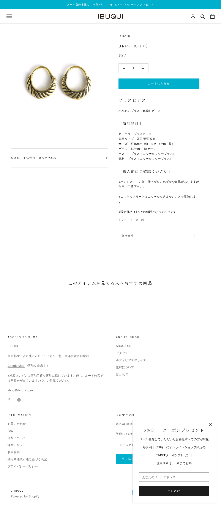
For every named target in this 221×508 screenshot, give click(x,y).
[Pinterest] (142, 220)
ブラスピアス (143, 134)
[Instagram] (19, 399)
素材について (125, 367)
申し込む (174, 490)
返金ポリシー (17, 445)
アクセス (122, 353)
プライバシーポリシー (23, 466)
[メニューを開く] (9, 16)
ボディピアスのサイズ (131, 360)
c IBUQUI (18, 490)
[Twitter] (137, 220)
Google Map (16, 365)
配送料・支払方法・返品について (34, 158)
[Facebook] (131, 220)
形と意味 (122, 374)
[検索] (202, 16)
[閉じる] (210, 424)
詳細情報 (127, 235)
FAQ (10, 431)
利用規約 (14, 452)
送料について (17, 438)
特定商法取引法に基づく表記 (27, 459)
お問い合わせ (17, 423)
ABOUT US (123, 346)
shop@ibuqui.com (20, 390)
